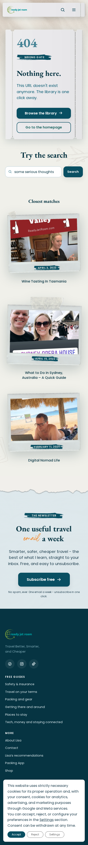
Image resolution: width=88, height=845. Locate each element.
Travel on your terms (21, 692)
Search (73, 172)
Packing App (14, 763)
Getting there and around (25, 707)
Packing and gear (18, 699)
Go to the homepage (44, 127)
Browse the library (41, 113)
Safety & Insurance (19, 684)
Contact (11, 748)
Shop (9, 771)
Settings (47, 820)
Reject (35, 834)
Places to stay (16, 714)
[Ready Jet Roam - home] (17, 9)
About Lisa (13, 740)
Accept (16, 834)
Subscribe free (41, 579)
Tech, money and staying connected (34, 722)
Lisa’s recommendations (24, 755)
